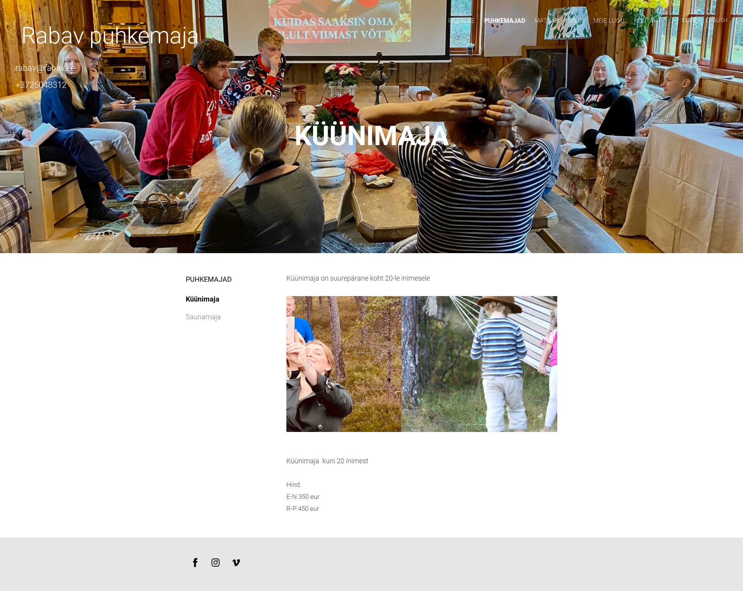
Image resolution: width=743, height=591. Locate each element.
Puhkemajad (504, 20)
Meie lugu (609, 20)
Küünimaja (202, 299)
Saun (576, 20)
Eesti (689, 20)
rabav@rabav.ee (45, 68)
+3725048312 (41, 85)
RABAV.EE (461, 20)
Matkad (546, 20)
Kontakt (647, 20)
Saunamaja (203, 317)
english (716, 20)
